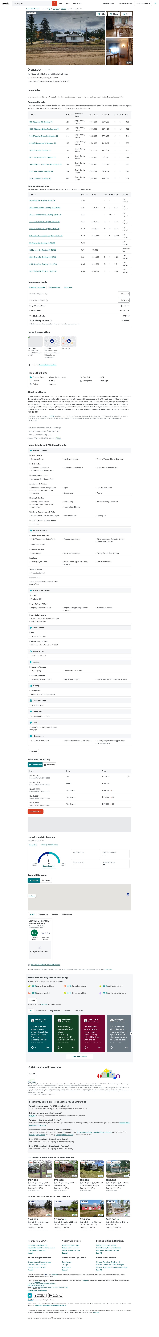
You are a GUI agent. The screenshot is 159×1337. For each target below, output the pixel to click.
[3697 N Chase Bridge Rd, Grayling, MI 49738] (118, 1169)
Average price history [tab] (49, 845)
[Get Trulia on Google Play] (55, 1295)
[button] (54, 3)
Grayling (56, 9)
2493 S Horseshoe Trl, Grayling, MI (42, 143)
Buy (60, 3)
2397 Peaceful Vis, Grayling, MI (41, 171)
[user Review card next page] (131, 1033)
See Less (34, 751)
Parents (67, 1011)
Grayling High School (37, 1135)
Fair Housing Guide (55, 1303)
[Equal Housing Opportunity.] (52, 1318)
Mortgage (77, 3)
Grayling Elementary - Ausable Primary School (94, 1132)
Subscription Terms (99, 1303)
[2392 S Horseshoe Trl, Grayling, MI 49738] (92, 1208)
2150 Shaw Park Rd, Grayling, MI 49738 (44, 229)
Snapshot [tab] (33, 845)
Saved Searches (125, 3)
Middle (55, 914)
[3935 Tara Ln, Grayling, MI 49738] (118, 1208)
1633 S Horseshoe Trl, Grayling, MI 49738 (45, 215)
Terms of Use (89, 1303)
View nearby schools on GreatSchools (45, 965)
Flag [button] (47, 1047)
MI (49, 9)
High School (67, 914)
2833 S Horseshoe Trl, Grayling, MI (42, 157)
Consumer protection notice (60, 1287)
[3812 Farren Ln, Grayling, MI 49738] (66, 1169)
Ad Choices (123, 1303)
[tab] (35, 764)
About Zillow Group (43, 1303)
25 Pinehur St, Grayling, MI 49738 (42, 243)
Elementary (43, 914)
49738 (63, 9)
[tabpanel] (79, 308)
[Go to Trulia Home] (7, 3)
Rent (68, 3)
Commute (79, 1011)
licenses (85, 1280)
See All (33, 1000)
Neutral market (49, 866)
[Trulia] (30, 1295)
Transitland (54, 1274)
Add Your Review (79, 1056)
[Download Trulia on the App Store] (40, 1295)
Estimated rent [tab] (54, 287)
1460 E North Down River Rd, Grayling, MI (45, 164)
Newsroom (71, 1303)
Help (108, 1303)
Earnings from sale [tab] (37, 287)
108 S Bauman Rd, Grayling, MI (41, 122)
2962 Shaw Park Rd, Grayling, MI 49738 (44, 208)
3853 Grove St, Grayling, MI (40, 150)
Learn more (108, 969)
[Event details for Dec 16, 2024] (128, 776)
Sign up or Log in (143, 3)
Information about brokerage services (41, 1287)
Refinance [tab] (68, 287)
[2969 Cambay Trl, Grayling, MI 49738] (40, 1208)
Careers (64, 1303)
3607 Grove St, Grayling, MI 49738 (42, 271)
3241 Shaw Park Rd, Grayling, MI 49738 (44, 222)
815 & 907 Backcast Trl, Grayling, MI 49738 (46, 236)
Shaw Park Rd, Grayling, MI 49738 (42, 200)
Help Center (70, 1318)
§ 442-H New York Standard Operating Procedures (42, 1283)
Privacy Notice (115, 1303)
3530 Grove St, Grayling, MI (40, 178)
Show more (34, 811)
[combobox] (34, 3)
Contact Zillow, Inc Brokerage (37, 1290)
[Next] (129, 1175)
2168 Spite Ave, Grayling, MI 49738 (43, 264)
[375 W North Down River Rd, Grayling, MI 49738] (40, 1169)
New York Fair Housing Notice (36, 1285)
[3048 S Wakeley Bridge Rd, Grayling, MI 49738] (92, 1169)
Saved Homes (108, 3)
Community (41, 1011)
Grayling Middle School (64, 1135)
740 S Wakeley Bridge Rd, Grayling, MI (43, 136)
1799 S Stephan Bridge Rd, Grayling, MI (44, 129)
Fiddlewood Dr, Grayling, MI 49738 (42, 250)
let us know (96, 1312)
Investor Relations (80, 1303)
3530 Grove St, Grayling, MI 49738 (42, 257)
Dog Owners (55, 1011)
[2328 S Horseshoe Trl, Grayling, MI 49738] (66, 1208)
